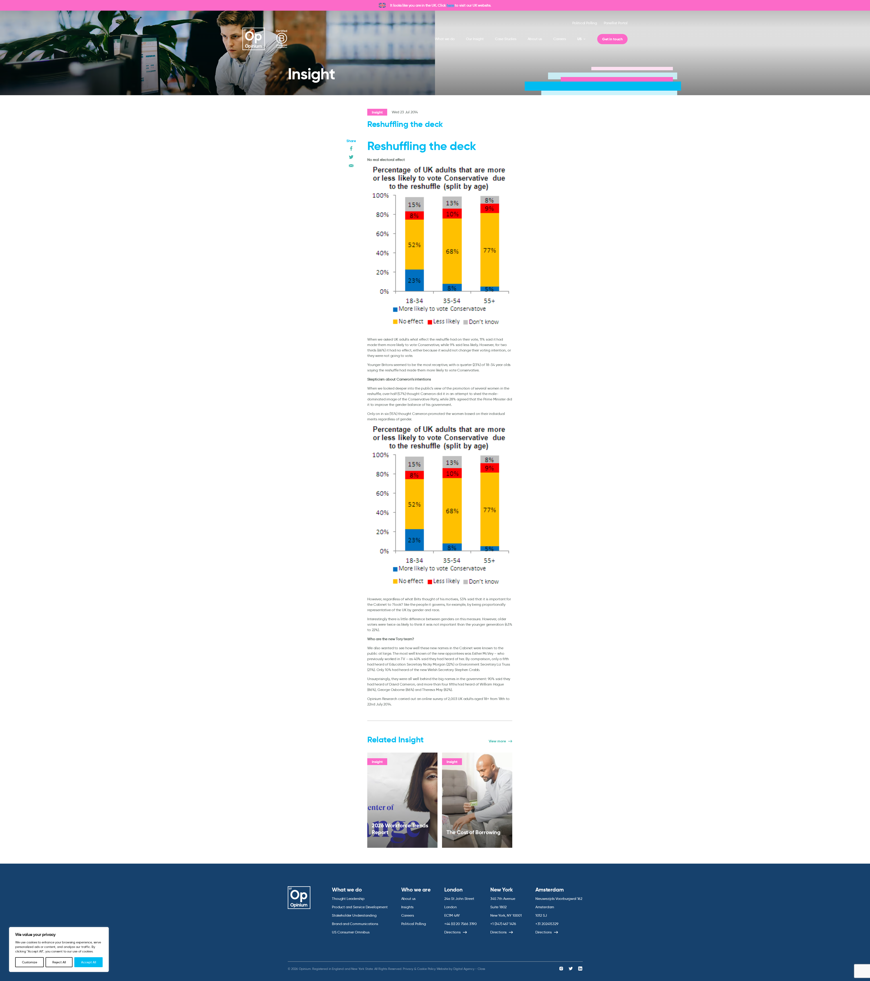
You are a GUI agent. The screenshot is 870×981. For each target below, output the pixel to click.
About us (535, 39)
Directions (452, 932)
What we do (445, 39)
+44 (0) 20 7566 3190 (460, 924)
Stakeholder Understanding (354, 915)
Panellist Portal (616, 23)
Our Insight (475, 39)
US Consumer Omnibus (351, 932)
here (450, 5)
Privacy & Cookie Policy (419, 969)
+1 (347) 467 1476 (503, 924)
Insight (377, 112)
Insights (407, 907)
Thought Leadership (348, 898)
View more (497, 741)
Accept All (88, 962)
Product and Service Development (359, 907)
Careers (559, 39)
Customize (29, 962)
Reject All (59, 962)
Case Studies (505, 39)
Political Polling (584, 23)
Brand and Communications (355, 924)
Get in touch (612, 39)
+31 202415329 (546, 924)
